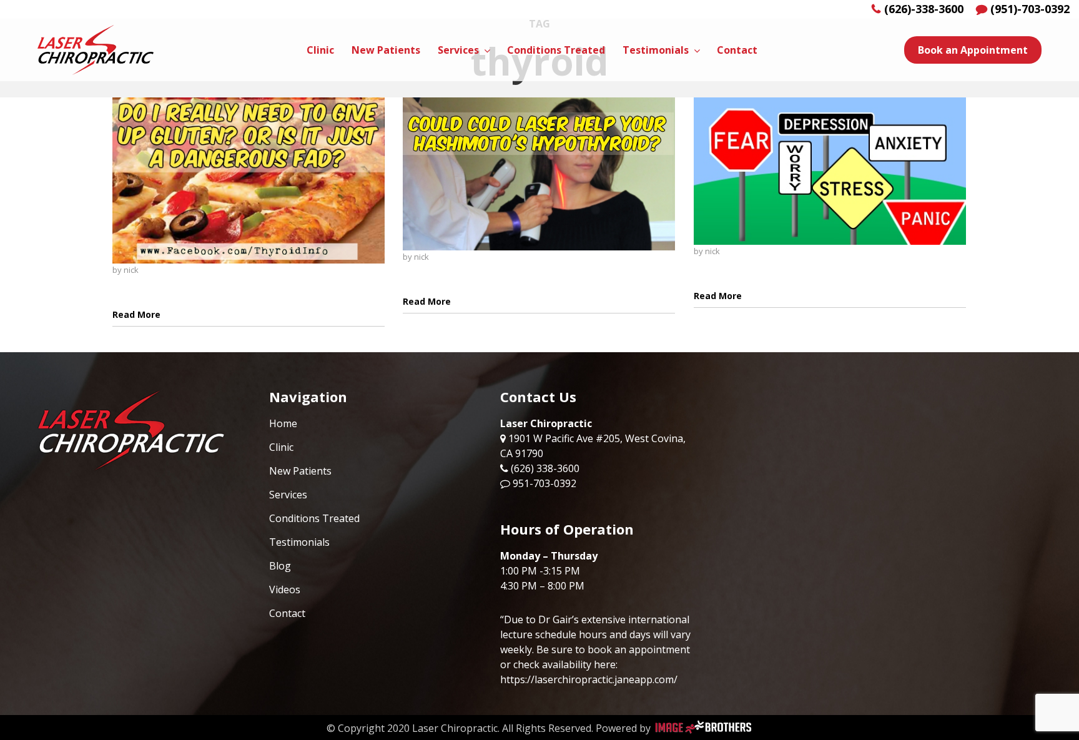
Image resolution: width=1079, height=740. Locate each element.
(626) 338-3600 (545, 468)
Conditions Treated (314, 518)
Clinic (281, 447)
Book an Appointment (973, 50)
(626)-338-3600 (923, 8)
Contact (287, 613)
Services (288, 494)
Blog (280, 566)
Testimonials (299, 542)
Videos (284, 589)
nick (131, 269)
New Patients (300, 471)
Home (283, 423)
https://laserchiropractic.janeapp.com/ (588, 679)
